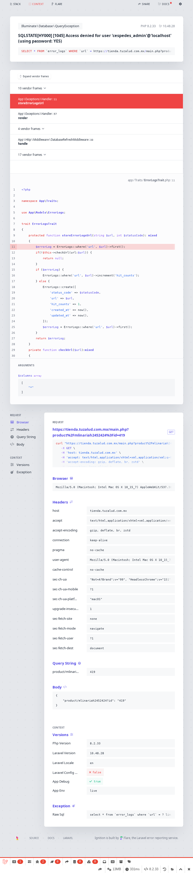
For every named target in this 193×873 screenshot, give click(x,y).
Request (15, 415)
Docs (51, 838)
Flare (127, 838)
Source (34, 838)
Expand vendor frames (36, 76)
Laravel (68, 838)
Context (16, 457)
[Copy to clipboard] (170, 51)
